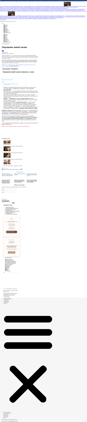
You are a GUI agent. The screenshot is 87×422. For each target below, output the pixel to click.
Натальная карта (7, 32)
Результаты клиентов (5, 43)
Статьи (6, 27)
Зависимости (8, 265)
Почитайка (8, 270)
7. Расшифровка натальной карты (11, 213)
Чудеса (3, 167)
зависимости (19, 98)
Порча (7, 268)
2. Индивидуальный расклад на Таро (11, 208)
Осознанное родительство (11, 263)
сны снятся (12, 91)
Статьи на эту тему (7, 84)
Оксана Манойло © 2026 (13, 421)
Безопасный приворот (7, 412)
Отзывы (6, 28)
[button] (28, 358)
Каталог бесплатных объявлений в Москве (9, 419)
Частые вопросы (9, 259)
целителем (8, 66)
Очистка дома (6, 302)
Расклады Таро (6, 299)
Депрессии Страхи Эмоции (11, 262)
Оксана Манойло (3, 19)
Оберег (5, 303)
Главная (6, 24)
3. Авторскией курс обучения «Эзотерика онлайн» (10, 210)
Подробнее (11, 252)
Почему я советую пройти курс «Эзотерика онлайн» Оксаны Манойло (32, 181)
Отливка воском (6, 301)
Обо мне (6, 25)
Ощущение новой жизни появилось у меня (11, 83)
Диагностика (7, 30)
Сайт (3, 192)
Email (3, 190)
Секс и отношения (9, 264)
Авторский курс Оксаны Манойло (23, 126)
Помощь (6, 31)
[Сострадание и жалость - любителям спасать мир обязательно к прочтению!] (5, 169)
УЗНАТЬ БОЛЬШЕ (11, 231)
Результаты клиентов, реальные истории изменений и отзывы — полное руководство (6, 181)
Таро (7, 269)
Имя (3, 188)
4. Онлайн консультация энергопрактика (12, 211)
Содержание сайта (8, 257)
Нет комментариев (5, 168)
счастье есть (23, 110)
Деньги (7, 267)
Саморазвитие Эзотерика (10, 261)
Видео (6, 26)
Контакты (6, 29)
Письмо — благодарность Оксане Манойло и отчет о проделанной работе (19, 181)
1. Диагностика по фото (9, 207)
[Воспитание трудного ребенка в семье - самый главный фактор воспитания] (15, 169)
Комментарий (4, 199)
